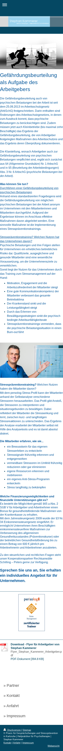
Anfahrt (16, 742)
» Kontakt (12, 695)
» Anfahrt (11, 706)
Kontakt (7, 742)
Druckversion (14, 730)
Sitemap (27, 730)
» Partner (11, 685)
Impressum (28, 742)
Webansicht (53, 746)
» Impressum (14, 716)
